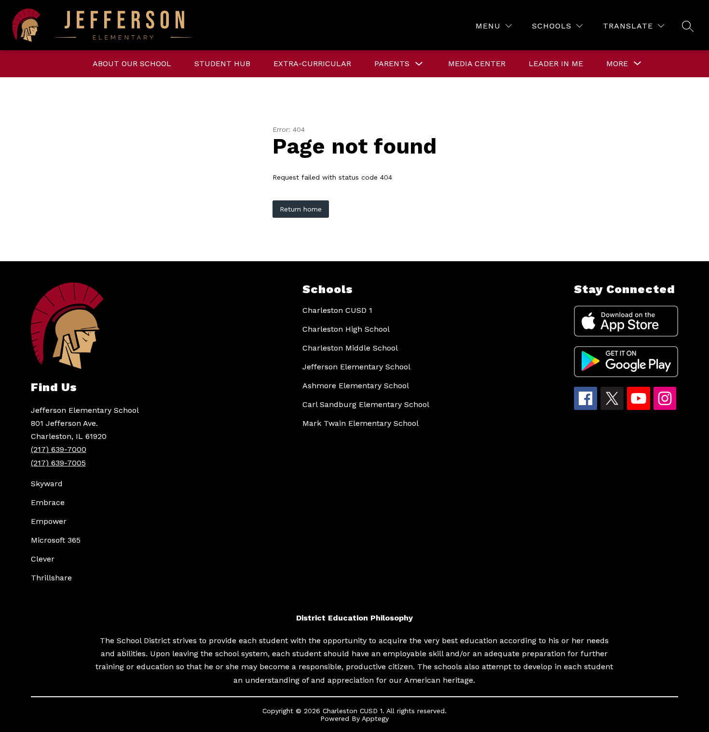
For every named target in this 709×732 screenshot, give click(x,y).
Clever (43, 558)
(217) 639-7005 (58, 462)
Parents (391, 63)
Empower (49, 521)
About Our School (132, 63)
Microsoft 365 (56, 540)
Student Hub (222, 63)
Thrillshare (51, 577)
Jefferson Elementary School (356, 366)
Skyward (47, 483)
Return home (301, 209)
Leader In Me (556, 63)
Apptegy (375, 718)
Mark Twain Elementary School (360, 423)
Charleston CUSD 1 (337, 310)
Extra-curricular (312, 63)
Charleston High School (346, 329)
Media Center (476, 63)
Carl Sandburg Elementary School (365, 404)
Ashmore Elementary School (355, 385)
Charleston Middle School (350, 347)
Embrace (48, 502)
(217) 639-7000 (58, 449)
